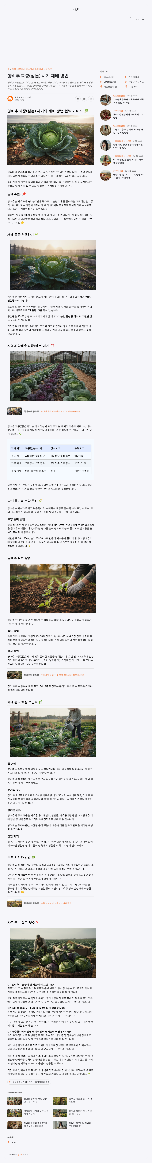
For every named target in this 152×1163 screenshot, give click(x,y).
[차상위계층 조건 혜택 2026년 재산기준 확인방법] (105, 134)
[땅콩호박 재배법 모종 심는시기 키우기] (14, 1116)
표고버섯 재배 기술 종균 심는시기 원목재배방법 (63, 675)
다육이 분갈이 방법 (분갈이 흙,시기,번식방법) (35, 1124)
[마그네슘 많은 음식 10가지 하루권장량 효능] (105, 165)
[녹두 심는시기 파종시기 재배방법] (14, 906)
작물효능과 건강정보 (112, 86)
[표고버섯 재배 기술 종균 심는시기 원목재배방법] (14, 678)
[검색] (143, 19)
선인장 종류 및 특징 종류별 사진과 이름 (35, 1100)
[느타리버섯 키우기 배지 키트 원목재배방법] (14, 414)
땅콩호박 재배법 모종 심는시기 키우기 (36, 1112)
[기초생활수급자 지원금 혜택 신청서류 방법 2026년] (105, 104)
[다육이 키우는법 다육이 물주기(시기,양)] (60, 1128)
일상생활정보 (110, 81)
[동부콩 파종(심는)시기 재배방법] (60, 1104)
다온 (76, 9)
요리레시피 (134, 77)
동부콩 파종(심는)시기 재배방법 (80, 1100)
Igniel (19, 1154)
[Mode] (137, 19)
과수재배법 (109, 77)
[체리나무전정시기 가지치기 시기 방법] (105, 119)
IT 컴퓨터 (133, 86)
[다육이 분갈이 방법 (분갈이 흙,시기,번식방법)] (14, 1128)
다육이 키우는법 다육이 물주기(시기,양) (81, 1124)
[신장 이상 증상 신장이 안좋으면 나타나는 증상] (105, 149)
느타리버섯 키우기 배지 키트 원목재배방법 (60, 411)
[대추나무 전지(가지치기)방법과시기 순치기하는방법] (105, 180)
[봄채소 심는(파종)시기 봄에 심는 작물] (60, 1116)
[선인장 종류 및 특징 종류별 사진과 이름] (14, 1104)
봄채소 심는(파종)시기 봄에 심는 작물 (80, 1112)
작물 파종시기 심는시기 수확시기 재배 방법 (30, 1082)
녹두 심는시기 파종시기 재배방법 (56, 903)
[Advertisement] (50, 44)
